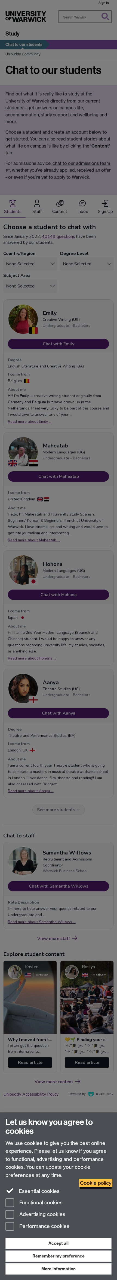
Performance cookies (43, 1226)
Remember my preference (58, 1256)
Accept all (58, 1243)
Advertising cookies (41, 1214)
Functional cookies (40, 1202)
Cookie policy (96, 1183)
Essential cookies (38, 1191)
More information (58, 1268)
